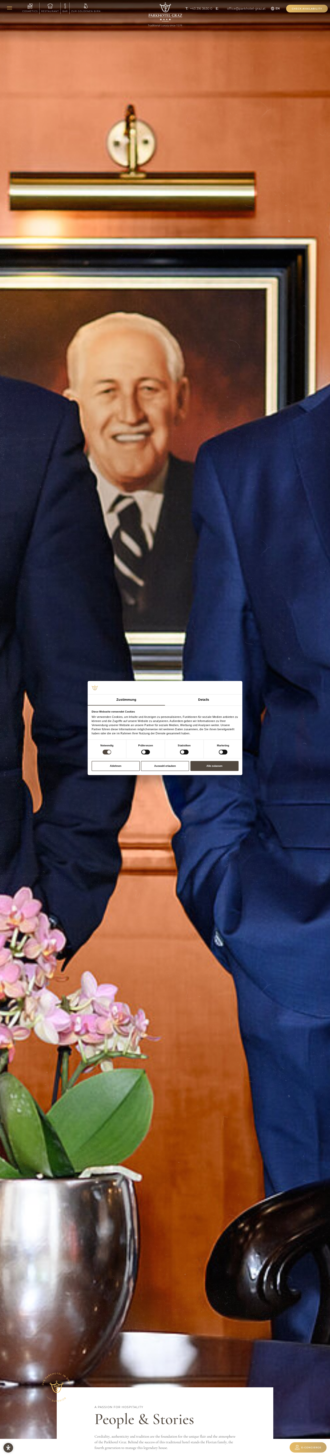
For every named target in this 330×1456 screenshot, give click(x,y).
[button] (307, 8)
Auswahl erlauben (165, 765)
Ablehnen (115, 765)
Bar (65, 11)
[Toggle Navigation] (10, 8)
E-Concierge (311, 1447)
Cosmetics (30, 11)
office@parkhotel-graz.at (246, 8)
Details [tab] (203, 699)
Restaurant (50, 11)
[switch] (145, 752)
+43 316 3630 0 (201, 8)
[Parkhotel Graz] (165, 14)
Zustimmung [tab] (126, 699)
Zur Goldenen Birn (86, 11)
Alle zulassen (214, 765)
